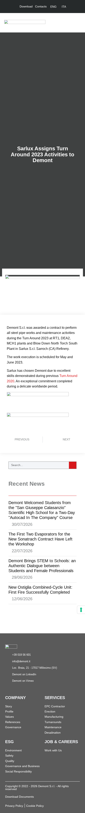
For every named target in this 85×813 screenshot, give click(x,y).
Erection (50, 711)
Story (8, 706)
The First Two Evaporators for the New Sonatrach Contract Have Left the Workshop (40, 539)
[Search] (72, 465)
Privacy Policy (14, 805)
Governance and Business (22, 766)
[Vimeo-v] (78, 6)
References (12, 722)
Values (9, 716)
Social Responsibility (18, 771)
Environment (13, 750)
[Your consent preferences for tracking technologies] (81, 610)
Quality (9, 761)
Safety (9, 755)
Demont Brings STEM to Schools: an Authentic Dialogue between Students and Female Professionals (42, 565)
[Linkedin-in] (72, 6)
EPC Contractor (55, 706)
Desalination (53, 732)
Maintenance (53, 727)
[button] (78, 22)
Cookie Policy (35, 805)
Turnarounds (53, 722)
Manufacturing (54, 716)
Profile (9, 711)
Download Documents (19, 796)
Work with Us (53, 750)
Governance (13, 727)
